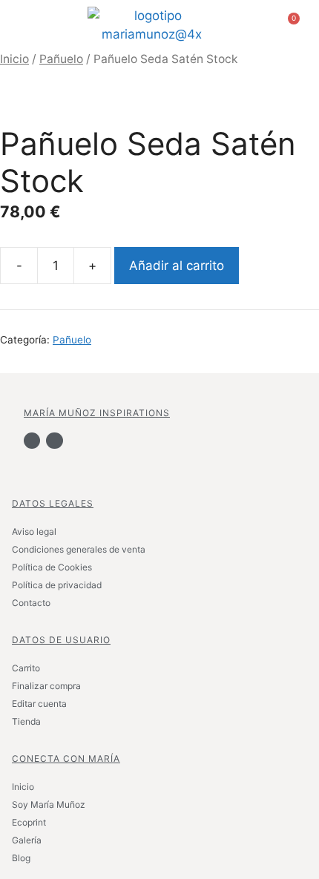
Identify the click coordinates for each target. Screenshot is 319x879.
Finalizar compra (46, 685)
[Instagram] (54, 440)
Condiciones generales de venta (78, 549)
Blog (21, 857)
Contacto (31, 602)
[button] (29, 25)
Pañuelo (61, 59)
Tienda (26, 721)
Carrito (26, 668)
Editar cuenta (39, 703)
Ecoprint (29, 822)
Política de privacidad (57, 584)
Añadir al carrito (176, 265)
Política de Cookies (52, 567)
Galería (27, 840)
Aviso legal (34, 531)
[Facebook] (32, 440)
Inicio (14, 59)
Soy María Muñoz (48, 804)
